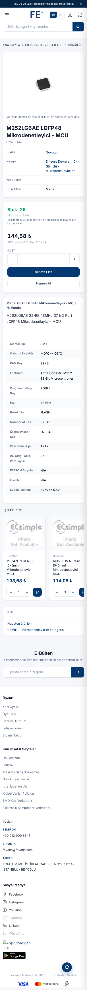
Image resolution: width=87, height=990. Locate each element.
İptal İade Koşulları (16, 786)
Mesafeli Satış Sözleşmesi (21, 772)
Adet (11, 250)
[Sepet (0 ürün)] (79, 14)
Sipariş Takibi (12, 735)
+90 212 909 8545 (16, 835)
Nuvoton (52, 152)
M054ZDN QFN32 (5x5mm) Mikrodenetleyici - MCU (20, 567)
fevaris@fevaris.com (18, 850)
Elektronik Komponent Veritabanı (26, 808)
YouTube (15, 910)
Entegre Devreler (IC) (61, 161)
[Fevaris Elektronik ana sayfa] (36, 14)
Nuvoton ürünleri (19, 623)
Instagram (16, 902)
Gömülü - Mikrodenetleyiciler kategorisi (35, 630)
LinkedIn (15, 925)
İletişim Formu (13, 728)
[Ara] (78, 26)
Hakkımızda (11, 758)
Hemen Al (43, 283)
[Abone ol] (77, 672)
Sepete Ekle (43, 272)
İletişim (8, 765)
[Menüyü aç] (7, 15)
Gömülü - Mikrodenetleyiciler (60, 168)
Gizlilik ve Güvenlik (16, 779)
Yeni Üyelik (11, 707)
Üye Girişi (9, 714)
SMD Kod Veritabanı (17, 800)
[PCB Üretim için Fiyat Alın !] (67, 967)
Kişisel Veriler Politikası (19, 793)
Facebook (16, 894)
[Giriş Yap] (70, 14)
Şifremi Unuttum (14, 721)
